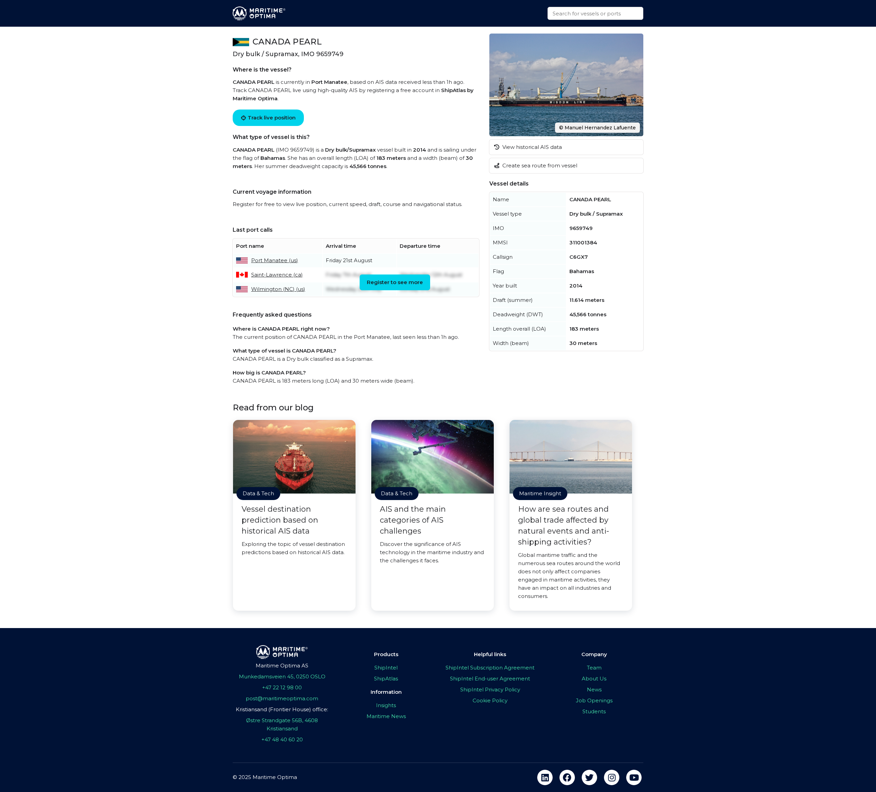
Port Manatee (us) (274, 260)
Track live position (272, 117)
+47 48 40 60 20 (282, 739)
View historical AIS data (531, 147)
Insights (386, 705)
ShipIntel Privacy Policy (490, 689)
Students (594, 711)
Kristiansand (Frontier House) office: (282, 709)
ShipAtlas (386, 678)
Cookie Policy (490, 700)
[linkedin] (545, 777)
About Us (594, 678)
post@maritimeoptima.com (282, 698)
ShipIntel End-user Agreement (490, 678)
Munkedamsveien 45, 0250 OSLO (282, 676)
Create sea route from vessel (539, 165)
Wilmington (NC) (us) (278, 289)
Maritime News (386, 716)
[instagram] (611, 777)
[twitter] (589, 777)
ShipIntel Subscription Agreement (490, 667)
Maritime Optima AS (282, 665)
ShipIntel (386, 667)
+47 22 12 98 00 (282, 687)
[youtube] (634, 777)
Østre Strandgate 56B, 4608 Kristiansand (282, 724)
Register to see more (395, 282)
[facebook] (567, 777)
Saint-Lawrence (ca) (277, 274)
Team (594, 667)
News (594, 689)
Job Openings (594, 700)
